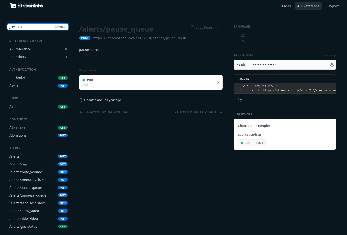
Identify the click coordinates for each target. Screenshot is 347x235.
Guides (285, 6)
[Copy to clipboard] (191, 38)
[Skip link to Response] (75, 70)
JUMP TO (37, 27)
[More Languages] (258, 38)
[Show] (332, 64)
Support (332, 6)
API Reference (308, 6)
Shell (243, 41)
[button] (330, 55)
